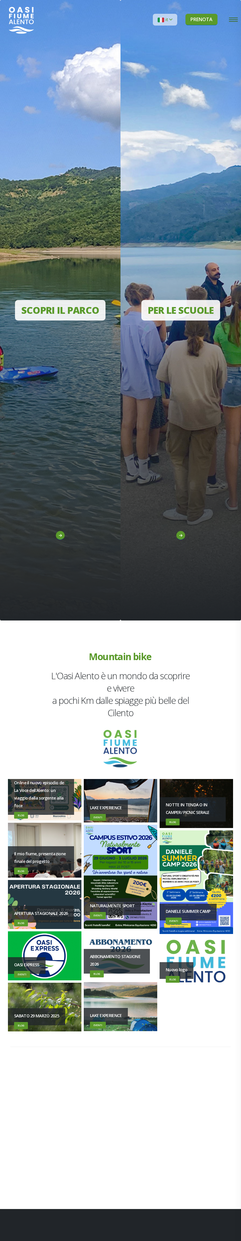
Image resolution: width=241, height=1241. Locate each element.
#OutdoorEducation (178, 572)
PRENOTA (201, 19)
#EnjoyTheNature (57, 563)
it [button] (166, 19)
